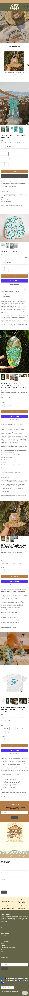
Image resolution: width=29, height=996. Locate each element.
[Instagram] (1, 927)
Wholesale (3, 949)
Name (2, 865)
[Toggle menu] (1, 6)
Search (2, 943)
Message (3, 879)
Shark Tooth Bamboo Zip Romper (13, 136)
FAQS (2, 951)
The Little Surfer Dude (6, 146)
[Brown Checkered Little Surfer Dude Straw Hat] (14, 61)
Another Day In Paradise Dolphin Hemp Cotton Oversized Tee (13, 710)
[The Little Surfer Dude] (14, 7)
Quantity (3, 162)
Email (2, 872)
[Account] (24, 6)
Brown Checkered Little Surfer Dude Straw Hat (13, 546)
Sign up (14, 817)
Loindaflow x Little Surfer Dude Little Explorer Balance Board (13, 385)
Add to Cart (14, 171)
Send (4, 892)
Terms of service (4, 945)
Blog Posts (3, 935)
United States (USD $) (6, 988)
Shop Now (14, 40)
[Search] (4, 6)
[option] (14, 27)
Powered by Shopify (14, 991)
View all (14, 49)
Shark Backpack (9, 252)
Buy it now (14, 176)
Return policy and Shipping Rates (8, 947)
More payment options (14, 284)
